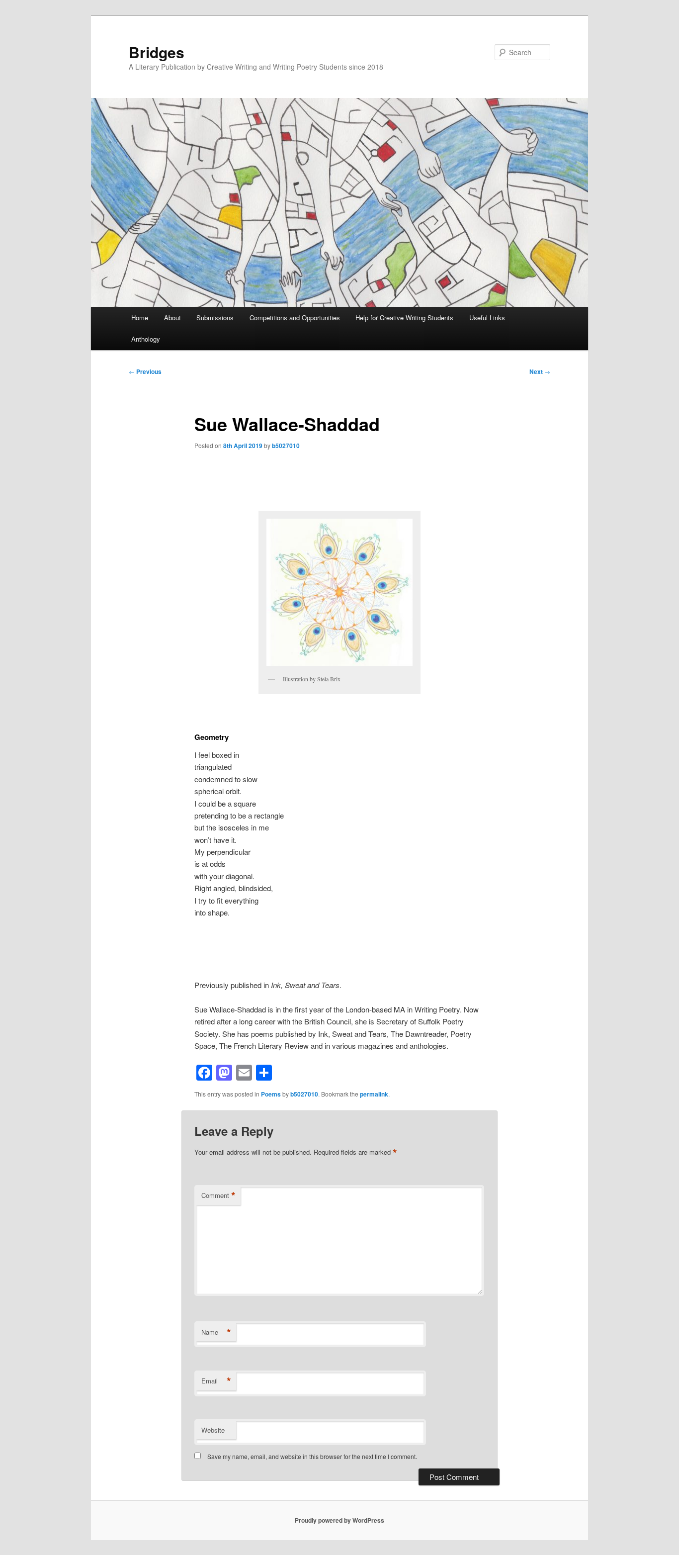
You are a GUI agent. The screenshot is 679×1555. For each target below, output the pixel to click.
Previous (145, 371)
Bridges (156, 52)
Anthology (145, 339)
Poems (271, 1094)
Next (539, 371)
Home (139, 317)
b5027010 (286, 445)
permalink (374, 1094)
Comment (218, 1195)
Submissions (215, 317)
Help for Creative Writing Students (404, 317)
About (172, 317)
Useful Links (487, 317)
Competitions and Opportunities (295, 317)
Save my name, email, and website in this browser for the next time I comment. (312, 1456)
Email (216, 1381)
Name (216, 1332)
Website (213, 1430)
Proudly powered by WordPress (339, 1520)
